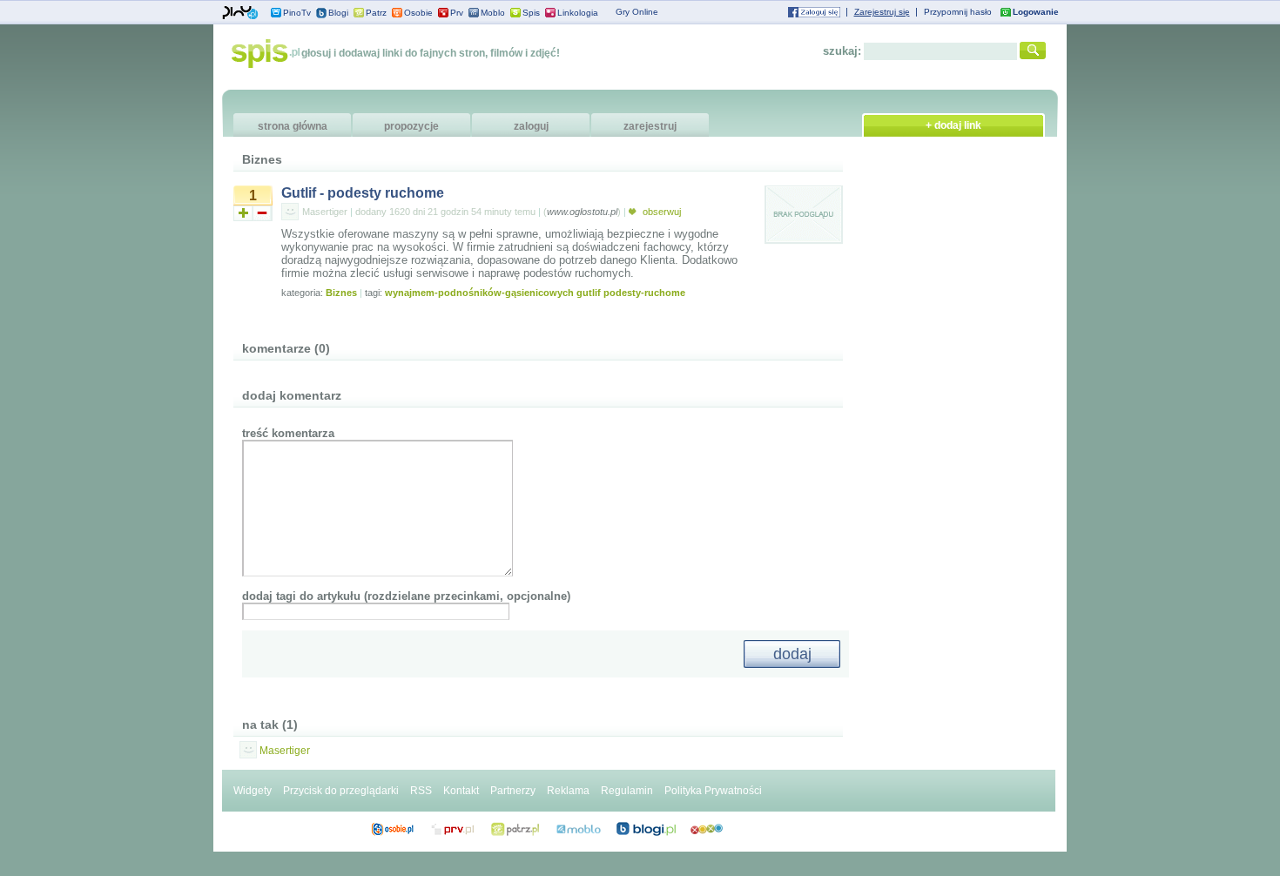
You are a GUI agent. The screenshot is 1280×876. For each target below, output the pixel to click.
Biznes (341, 292)
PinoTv (297, 12)
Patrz (376, 12)
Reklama (568, 791)
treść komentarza (288, 433)
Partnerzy (513, 791)
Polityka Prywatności (713, 791)
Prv (456, 12)
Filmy (515, 829)
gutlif (588, 292)
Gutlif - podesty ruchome (362, 192)
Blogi (338, 12)
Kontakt (461, 791)
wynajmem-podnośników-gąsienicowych (479, 292)
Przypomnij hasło (958, 12)
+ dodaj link (953, 125)
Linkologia (577, 12)
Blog (646, 829)
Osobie (418, 12)
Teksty (578, 829)
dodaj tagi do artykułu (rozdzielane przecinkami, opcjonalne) (406, 596)
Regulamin (627, 791)
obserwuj (660, 211)
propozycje (411, 126)
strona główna (292, 126)
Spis (531, 12)
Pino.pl (240, 13)
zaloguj (531, 126)
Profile (392, 829)
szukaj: (842, 50)
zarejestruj (650, 126)
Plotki (706, 829)
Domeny (453, 829)
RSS (421, 791)
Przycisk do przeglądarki (341, 791)
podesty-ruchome (644, 292)
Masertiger (324, 211)
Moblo (493, 12)
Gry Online (637, 12)
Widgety (252, 791)
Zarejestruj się (882, 12)
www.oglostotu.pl (582, 211)
